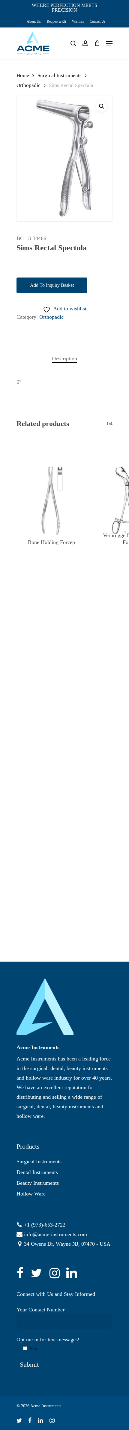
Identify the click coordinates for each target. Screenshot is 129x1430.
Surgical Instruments (60, 75)
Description (64, 358)
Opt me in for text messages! (48, 1343)
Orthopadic (28, 85)
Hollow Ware (31, 1194)
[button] (101, 106)
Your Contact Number (40, 1310)
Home (22, 75)
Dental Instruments (37, 1172)
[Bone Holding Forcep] (51, 500)
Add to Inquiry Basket (52, 285)
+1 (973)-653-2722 (44, 1225)
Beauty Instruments (37, 1183)
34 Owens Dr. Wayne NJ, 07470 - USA (67, 1244)
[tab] (64, 358)
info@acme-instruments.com (55, 1234)
